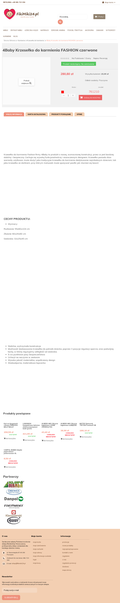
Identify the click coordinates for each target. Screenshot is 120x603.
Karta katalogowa (36, 114)
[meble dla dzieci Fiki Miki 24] (21, 14)
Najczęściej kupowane (70, 549)
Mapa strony (66, 570)
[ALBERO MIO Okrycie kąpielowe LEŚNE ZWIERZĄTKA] (51, 418)
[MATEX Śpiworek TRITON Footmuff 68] (89, 418)
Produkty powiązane (61, 114)
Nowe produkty (67, 545)
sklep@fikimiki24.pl (19, 563)
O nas (64, 560)
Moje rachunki (38, 549)
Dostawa (65, 567)
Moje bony (37, 563)
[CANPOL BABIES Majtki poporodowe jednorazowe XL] (13, 445)
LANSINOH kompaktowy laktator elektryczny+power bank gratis (31, 426)
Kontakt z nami (67, 552)
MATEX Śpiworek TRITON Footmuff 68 (88, 424)
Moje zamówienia (39, 545)
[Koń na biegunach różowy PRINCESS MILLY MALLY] (13, 418)
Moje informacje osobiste (42, 556)
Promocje (65, 542)
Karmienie (21, 40)
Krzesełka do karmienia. (35, 40)
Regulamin (65, 556)
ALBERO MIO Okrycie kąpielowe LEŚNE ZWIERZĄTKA (50, 425)
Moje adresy (37, 552)
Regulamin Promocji (69, 563)
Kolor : (74, 87)
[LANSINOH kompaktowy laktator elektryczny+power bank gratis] (32, 418)
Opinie (79, 114)
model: (101, 87)
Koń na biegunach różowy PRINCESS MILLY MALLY (11, 425)
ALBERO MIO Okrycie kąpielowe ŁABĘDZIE (69, 424)
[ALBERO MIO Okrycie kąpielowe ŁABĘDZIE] (70, 418)
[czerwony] (62, 92)
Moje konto (37, 542)
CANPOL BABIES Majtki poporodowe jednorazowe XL (13, 451)
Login (35, 560)
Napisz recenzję (100, 58)
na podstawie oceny (81, 58)
